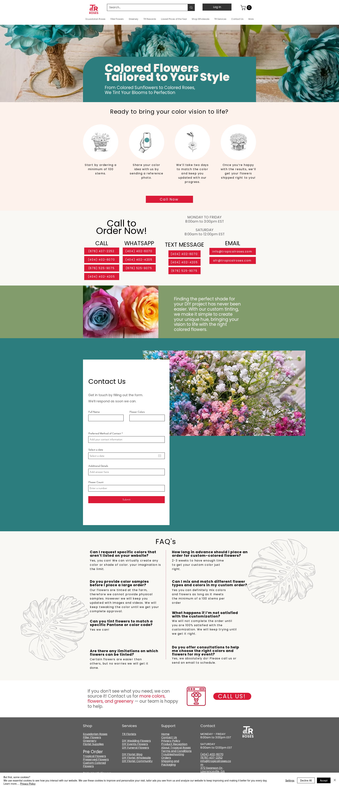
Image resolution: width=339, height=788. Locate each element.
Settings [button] (289, 780)
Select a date (95, 449)
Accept (324, 780)
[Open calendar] (159, 455)
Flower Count (95, 482)
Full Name (94, 412)
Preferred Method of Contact (104, 433)
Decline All (306, 780)
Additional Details (98, 466)
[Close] (335, 780)
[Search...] (191, 7)
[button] (247, 7)
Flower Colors (137, 412)
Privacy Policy (27, 783)
